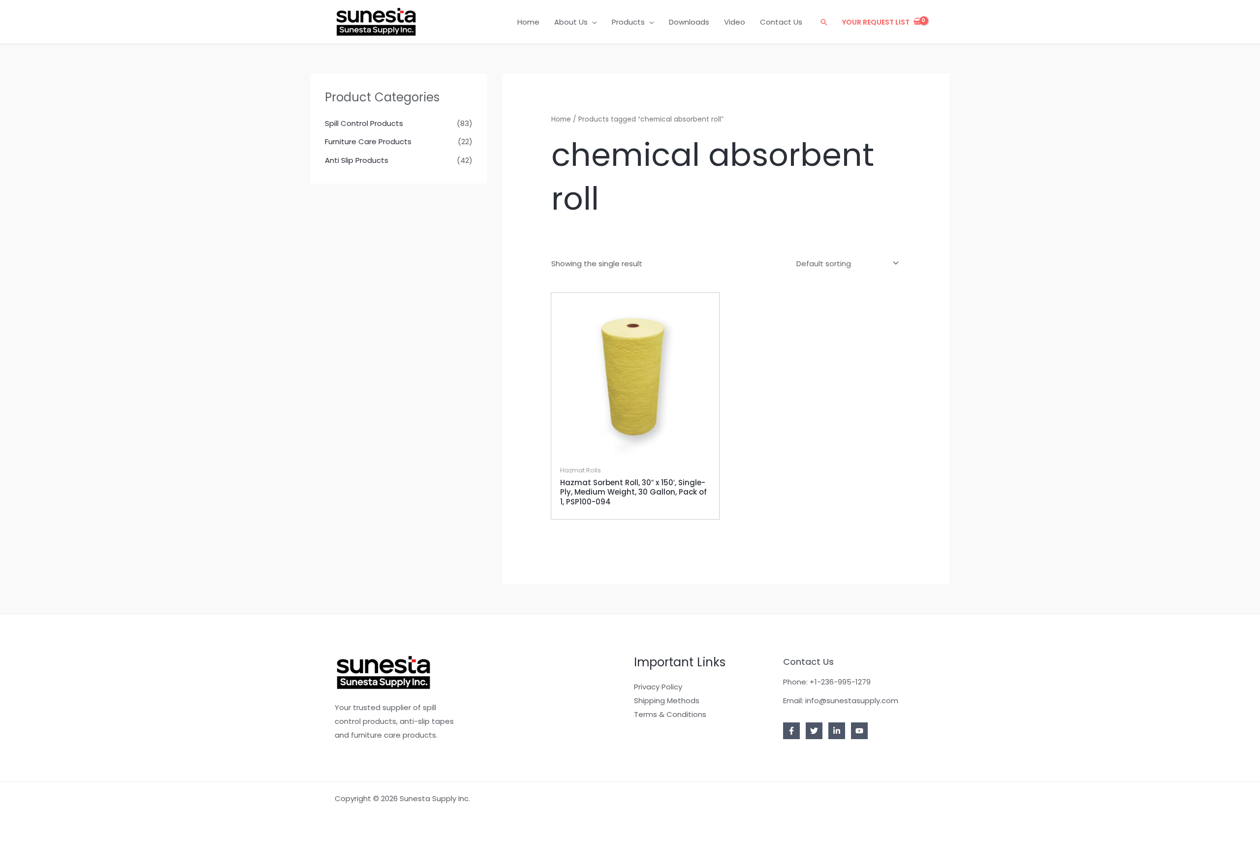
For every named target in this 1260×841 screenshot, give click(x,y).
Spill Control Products (364, 123)
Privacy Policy (658, 687)
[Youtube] (859, 730)
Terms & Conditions (670, 714)
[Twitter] (814, 730)
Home (561, 119)
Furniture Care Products (368, 141)
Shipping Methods (666, 700)
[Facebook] (791, 730)
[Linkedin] (836, 730)
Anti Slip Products (356, 160)
